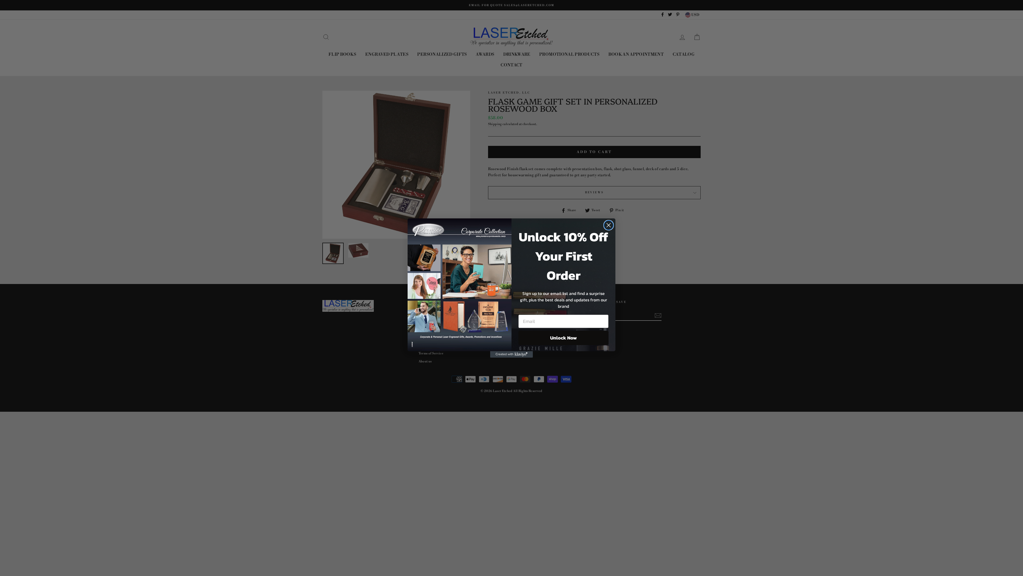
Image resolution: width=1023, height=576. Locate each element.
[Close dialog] (608, 225)
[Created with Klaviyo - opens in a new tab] (511, 354)
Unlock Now (563, 337)
